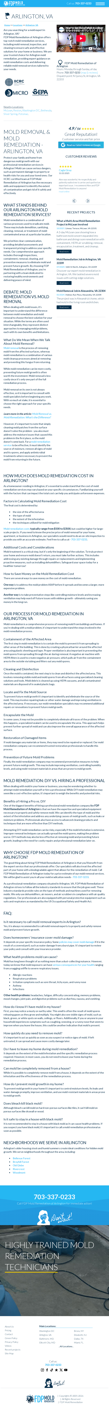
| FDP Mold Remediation (70, 1402)
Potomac (23, 113)
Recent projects (12, 1349)
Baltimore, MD (46, 1338)
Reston (17, 110)
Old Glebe (18, 1165)
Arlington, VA (45, 1334)
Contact (9, 1334)
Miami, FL (78, 1342)
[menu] (100, 4)
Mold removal (11, 347)
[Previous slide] (74, 201)
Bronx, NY (79, 1331)
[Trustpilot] (56, 1371)
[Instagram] (42, 1371)
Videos (8, 1345)
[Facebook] (47, 1371)
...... (66, 1346)
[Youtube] (66, 1371)
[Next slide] (88, 201)
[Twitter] (61, 1371)
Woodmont (19, 1172)
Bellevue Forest (21, 1158)
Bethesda (46, 110)
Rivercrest (19, 1169)
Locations (17, 25)
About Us (9, 1326)
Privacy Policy (11, 1342)
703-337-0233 (79, 539)
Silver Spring (10, 113)
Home (7, 25)
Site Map (9, 1353)
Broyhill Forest (21, 1161)
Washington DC (31, 110)
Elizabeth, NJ (80, 1334)
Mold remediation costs (17, 528)
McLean (8, 110)
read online (64, 194)
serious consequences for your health (73, 964)
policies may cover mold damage (76, 941)
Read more (64, 251)
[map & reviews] (89, 72)
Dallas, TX (78, 1338)
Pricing (8, 1330)
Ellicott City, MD (47, 1342)
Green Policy (11, 1338)
